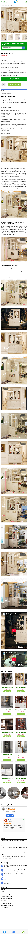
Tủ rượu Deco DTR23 (20, 687)
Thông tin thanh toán (6, 93)
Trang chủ (4, 5)
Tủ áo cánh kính (4, 907)
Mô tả (2, 90)
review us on (9, 815)
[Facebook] (4, 932)
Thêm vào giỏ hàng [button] (7, 691)
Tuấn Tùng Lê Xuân (12, 819)
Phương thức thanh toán (6, 896)
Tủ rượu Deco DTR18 (20, 755)
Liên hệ (2, 891)
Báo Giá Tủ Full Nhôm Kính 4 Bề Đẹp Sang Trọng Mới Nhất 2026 (15, 866)
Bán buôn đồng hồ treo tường (7, 905)
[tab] (14, 90)
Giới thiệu (3, 889)
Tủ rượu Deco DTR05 (7, 732)
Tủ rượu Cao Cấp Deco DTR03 (7, 755)
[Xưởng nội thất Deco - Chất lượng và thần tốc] (16, 2)
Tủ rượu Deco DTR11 (7, 710)
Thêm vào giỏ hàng (14, 84)
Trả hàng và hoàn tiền (6, 903)
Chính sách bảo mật (5, 901)
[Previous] (3, 20)
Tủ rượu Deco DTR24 (20, 710)
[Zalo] (13, 932)
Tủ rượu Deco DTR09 (7, 687)
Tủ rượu (10, 5)
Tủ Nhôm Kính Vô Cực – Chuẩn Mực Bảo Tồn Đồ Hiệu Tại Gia (14, 883)
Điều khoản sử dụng (5, 894)
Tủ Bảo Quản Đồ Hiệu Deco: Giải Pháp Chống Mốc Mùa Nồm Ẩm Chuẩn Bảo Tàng (15, 870)
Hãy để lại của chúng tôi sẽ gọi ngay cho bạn (15, 44)
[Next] (25, 20)
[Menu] (4, 1)
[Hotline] (23, 932)
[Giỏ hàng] (26, 1)
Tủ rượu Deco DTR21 (20, 732)
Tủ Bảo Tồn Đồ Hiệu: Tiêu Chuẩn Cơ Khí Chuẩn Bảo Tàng (15, 874)
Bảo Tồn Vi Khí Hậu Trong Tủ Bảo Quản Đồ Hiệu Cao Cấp (15, 878)
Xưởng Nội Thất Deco (10, 277)
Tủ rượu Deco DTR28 (20, 778)
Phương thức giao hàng (6, 898)
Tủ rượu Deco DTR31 (7, 778)
